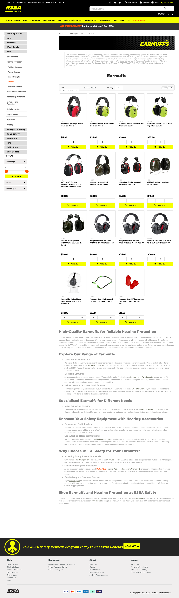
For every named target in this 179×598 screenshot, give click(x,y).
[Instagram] (115, 3)
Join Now (132, 546)
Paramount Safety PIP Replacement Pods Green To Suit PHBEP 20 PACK (131, 301)
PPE (59, 20)
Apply (18, 176)
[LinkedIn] (120, 3)
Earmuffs (11, 82)
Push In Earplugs (14, 72)
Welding (10, 125)
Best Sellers (13, 152)
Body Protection (13, 109)
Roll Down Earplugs (15, 67)
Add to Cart (74, 147)
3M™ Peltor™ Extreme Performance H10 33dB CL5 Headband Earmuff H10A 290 (71, 184)
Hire (115, 20)
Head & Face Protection (16, 91)
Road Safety (91, 20)
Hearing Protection (14, 62)
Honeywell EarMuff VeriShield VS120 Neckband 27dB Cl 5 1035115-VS (71, 301)
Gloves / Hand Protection (12, 103)
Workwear (35, 20)
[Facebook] (110, 3)
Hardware (105, 20)
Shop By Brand (13, 20)
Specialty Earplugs (14, 77)
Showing (90, 88)
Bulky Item (125, 20)
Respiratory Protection (16, 97)
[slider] (6, 171)
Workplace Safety (73, 20)
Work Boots (49, 20)
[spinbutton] (73, 142)
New (25, 20)
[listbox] (70, 91)
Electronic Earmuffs (15, 87)
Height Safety (12, 114)
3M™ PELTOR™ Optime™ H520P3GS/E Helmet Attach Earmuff (71, 243)
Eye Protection (12, 57)
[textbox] (122, 8)
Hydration (11, 119)
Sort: (62, 87)
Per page (110, 87)
